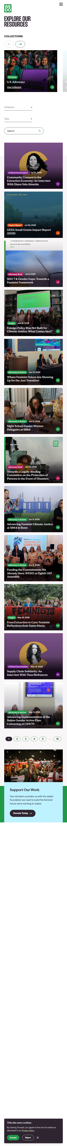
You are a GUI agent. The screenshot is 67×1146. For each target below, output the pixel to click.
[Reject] (38, 1138)
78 (57, 739)
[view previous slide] (9, 44)
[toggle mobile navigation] (61, 4)
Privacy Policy (28, 1130)
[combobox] (4, 107)
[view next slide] (20, 44)
